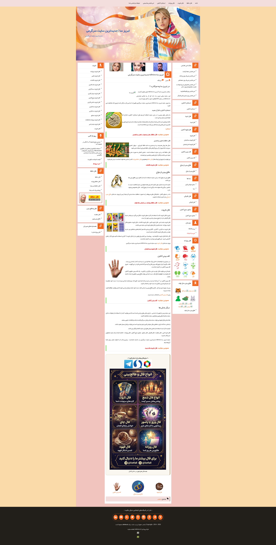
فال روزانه (171, 3)
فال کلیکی (192, 202)
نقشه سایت (131, 529)
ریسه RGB (192, 228)
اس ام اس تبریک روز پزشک (187, 75)
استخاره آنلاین (161, 3)
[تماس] (138, 517)
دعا (194, 188)
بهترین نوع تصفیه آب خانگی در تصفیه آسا (92, 142)
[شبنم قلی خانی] (116, 67)
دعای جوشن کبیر (190, 184)
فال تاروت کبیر (96, 75)
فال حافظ (189, 3)
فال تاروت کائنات (95, 80)
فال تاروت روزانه (95, 71)
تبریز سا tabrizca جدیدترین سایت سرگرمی (146, 74)
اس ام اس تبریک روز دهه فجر (186, 80)
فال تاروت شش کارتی (94, 102)
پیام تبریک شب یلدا (94, 190)
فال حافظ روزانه (137, 159)
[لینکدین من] (115, 517)
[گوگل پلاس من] (127, 517)
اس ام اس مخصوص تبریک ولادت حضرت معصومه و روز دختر (186, 85)
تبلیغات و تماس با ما (134, 3)
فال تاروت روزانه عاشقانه (92, 119)
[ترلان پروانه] (138, 67)
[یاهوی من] (160, 517)
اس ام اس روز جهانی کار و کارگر (186, 95)
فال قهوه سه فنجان (189, 139)
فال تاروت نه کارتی (94, 106)
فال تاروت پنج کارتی (94, 97)
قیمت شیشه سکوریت (94, 159)
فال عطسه (97, 214)
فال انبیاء (192, 122)
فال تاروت (180, 3)
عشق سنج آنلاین (190, 215)
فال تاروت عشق (95, 115)
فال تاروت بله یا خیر (94, 124)
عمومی (159, 498)
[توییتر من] (132, 517)
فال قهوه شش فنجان (189, 144)
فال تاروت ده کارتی (94, 110)
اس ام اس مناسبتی (148, 3)
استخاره (168, 128)
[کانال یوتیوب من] (121, 517)
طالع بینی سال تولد (189, 310)
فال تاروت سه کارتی (94, 88)
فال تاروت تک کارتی (94, 84)
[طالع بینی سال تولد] (185, 299)
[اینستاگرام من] (143, 517)
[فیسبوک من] (149, 517)
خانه (196, 3)
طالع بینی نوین (96, 218)
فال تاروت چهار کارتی (94, 93)
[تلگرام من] (155, 517)
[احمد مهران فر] (160, 67)
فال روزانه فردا (96, 232)
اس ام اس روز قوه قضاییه (188, 91)
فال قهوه (192, 135)
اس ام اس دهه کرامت (189, 71)
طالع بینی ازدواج (190, 171)
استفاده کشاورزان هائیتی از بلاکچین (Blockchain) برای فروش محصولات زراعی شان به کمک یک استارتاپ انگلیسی (91, 151)
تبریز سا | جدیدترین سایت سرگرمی (108, 30)
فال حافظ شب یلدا (95, 185)
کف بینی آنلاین (164, 294)
